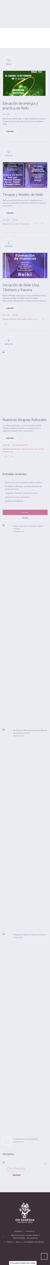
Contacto (30, 1231)
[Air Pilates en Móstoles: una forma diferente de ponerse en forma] (7, 828)
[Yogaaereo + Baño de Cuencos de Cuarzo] (7, 1032)
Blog (18, 1242)
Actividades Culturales (34, 1242)
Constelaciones (15, 449)
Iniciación (13, 319)
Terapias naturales (21, 445)
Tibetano (23, 224)
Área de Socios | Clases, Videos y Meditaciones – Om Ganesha (25, 1237)
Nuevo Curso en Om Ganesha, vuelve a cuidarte (23, 482)
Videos (10, 1242)
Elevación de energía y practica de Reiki (20, 106)
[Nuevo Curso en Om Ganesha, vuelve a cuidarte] (7, 624)
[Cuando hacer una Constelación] (7, 1141)
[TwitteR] (9, 1255)
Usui (28, 224)
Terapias (41, 449)
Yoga (16, 220)
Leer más (10, 131)
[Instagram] (33, 1255)
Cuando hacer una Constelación (17, 497)
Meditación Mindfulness (14, 501)
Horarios (18, 1231)
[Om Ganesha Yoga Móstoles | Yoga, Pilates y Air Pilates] (25, 1213)
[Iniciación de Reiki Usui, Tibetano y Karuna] (25, 265)
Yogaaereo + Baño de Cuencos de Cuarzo (21, 493)
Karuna (12, 224)
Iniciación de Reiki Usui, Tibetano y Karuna (21, 287)
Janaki (7, 114)
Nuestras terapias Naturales (25, 420)
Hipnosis (25, 449)
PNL (35, 449)
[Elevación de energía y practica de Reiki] (25, 83)
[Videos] (25, 1255)
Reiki (17, 224)
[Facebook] (17, 1255)
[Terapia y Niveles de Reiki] (25, 175)
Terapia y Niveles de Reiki (23, 194)
